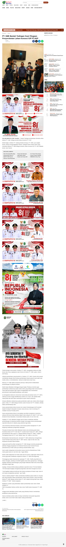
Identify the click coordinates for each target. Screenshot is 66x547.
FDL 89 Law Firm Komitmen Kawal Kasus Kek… (53, 56)
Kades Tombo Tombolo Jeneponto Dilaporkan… (54, 70)
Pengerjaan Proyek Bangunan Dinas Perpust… (55, 75)
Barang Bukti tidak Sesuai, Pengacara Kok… (55, 61)
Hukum (45, 54)
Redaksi (4, 536)
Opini (55, 93)
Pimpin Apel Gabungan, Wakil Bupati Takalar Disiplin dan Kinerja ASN (22, 155)
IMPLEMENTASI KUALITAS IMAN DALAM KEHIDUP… (56, 110)
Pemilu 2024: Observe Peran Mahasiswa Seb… (56, 105)
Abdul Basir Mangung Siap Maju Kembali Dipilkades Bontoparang (11, 509)
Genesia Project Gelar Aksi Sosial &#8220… (56, 95)
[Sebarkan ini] (33, 41)
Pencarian (46, 2)
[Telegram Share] (39, 41)
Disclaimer (14, 536)
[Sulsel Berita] (6, 2)
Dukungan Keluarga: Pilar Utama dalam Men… (56, 100)
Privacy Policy (25, 536)
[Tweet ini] (36, 41)
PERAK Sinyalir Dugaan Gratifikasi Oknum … (54, 66)
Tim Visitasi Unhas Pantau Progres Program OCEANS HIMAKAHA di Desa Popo (35, 155)
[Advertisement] (33, 19)
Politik (53, 113)
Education (52, 93)
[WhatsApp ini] (42, 41)
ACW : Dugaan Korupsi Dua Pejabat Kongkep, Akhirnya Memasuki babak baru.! (34, 509)
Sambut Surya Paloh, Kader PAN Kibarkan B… (56, 115)
